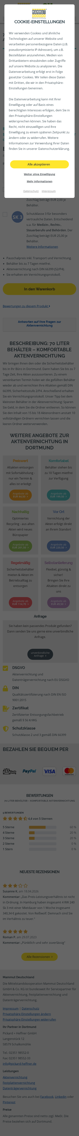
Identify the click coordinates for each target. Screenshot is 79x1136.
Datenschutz (31, 191)
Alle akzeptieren (39, 164)
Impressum (49, 191)
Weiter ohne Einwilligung (39, 174)
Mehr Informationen (39, 181)
